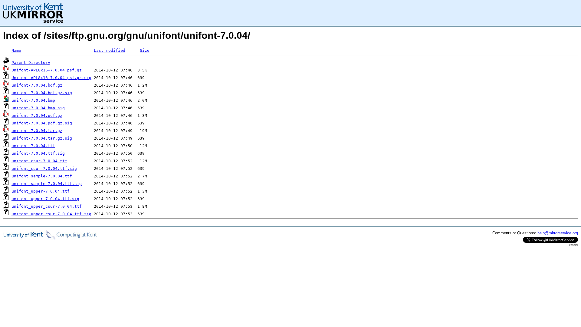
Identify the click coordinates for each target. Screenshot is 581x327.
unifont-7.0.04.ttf (33, 146)
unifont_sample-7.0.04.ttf (41, 176)
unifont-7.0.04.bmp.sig (38, 108)
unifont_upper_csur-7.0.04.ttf (46, 206)
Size (144, 50)
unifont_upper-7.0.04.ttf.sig (45, 199)
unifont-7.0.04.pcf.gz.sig (41, 123)
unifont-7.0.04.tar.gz (36, 130)
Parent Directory (30, 62)
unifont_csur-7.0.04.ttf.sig (44, 168)
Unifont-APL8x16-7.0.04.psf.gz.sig (51, 77)
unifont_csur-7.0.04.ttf (39, 161)
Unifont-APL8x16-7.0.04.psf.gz (46, 70)
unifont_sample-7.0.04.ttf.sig (46, 183)
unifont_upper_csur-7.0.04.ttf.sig (51, 214)
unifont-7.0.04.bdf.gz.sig (41, 93)
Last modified (109, 50)
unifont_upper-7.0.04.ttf (40, 191)
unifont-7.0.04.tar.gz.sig (41, 138)
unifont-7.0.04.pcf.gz (36, 115)
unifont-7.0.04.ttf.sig (38, 153)
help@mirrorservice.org (557, 233)
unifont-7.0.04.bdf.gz (36, 85)
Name (16, 50)
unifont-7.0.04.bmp (33, 100)
